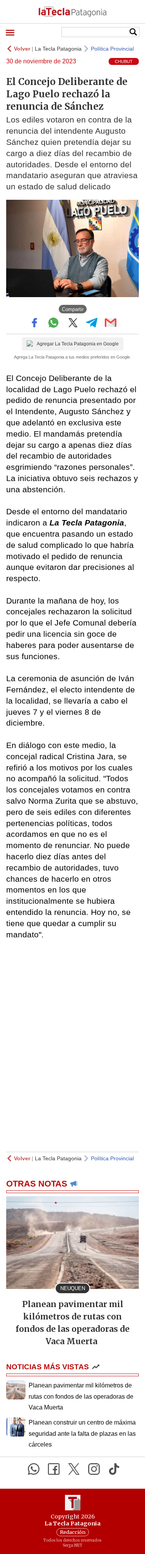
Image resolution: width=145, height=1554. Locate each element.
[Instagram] (94, 1469)
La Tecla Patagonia (58, 49)
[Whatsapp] (34, 1469)
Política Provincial (112, 49)
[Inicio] (72, 11)
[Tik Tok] (114, 1469)
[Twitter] (74, 1469)
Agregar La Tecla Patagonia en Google (78, 344)
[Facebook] (54, 1469)
